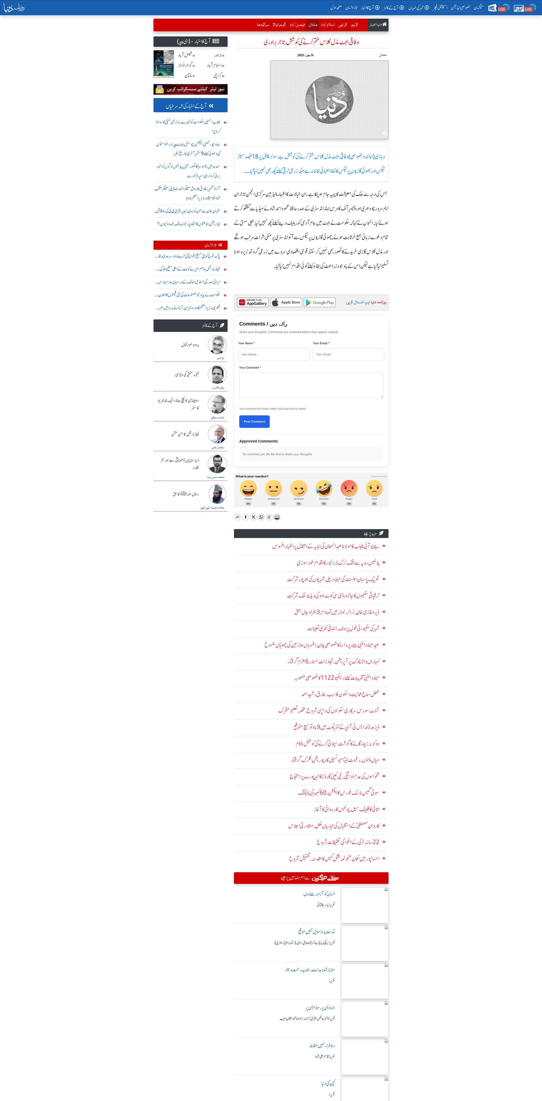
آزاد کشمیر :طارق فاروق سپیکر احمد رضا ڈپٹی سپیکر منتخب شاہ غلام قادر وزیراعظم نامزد (187, 193)
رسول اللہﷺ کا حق (186, 494)
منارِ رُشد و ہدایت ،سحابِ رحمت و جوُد (310, 970)
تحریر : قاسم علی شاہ (325, 1056)
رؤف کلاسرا (218, 387)
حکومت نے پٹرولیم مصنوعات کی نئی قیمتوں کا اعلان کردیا (189, 296)
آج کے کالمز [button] (391, 7)
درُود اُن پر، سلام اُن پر (320, 1008)
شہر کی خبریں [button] (416, 7)
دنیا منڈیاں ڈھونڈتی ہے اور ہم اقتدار (180, 464)
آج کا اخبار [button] (367, 7)
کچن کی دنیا (328, 1083)
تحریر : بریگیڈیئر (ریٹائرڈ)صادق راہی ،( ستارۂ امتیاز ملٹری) (305, 942)
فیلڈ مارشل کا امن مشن (185, 434)
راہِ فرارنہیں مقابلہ (322, 1045)
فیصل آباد (297, 25)
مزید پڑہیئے (370, 533)
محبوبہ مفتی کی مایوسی (187, 375)
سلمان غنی (218, 447)
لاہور (354, 25)
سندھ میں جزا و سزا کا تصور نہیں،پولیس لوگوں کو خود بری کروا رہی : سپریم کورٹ (188, 171)
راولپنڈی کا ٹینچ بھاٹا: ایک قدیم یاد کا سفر (178, 404)
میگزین (479, 7)
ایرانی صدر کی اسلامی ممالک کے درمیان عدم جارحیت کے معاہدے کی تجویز (187, 283)
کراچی (342, 25)
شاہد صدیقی (217, 417)
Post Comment (254, 421)
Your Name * (246, 343)
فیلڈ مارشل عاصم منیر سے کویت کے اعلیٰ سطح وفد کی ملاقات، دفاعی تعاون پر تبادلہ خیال (189, 270)
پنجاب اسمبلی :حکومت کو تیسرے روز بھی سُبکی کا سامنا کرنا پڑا (188, 126)
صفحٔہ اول (337, 7)
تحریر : (332, 980)
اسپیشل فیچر (440, 7)
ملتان (312, 25)
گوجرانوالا (279, 25)
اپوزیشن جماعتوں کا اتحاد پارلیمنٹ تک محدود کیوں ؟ (188, 223)
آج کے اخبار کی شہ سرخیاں (186, 106)
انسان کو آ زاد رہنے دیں (319, 894)
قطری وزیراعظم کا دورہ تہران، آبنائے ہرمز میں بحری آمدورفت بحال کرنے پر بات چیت (188, 308)
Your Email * (321, 343)
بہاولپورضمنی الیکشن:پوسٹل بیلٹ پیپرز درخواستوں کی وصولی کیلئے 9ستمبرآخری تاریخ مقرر (188, 148)
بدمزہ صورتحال (190, 345)
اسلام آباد (328, 25)
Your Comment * (250, 367)
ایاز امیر (220, 358)
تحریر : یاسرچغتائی (326, 905)
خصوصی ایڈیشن (460, 7)
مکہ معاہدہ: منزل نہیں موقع (316, 932)
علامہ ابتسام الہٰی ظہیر (212, 508)
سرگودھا (263, 25)
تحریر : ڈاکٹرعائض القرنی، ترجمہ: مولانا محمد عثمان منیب (307, 1018)
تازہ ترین (351, 7)
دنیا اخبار (376, 25)
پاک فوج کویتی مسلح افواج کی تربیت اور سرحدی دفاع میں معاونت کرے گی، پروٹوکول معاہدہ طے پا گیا (187, 257)
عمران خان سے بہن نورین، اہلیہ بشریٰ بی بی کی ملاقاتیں (187, 211)
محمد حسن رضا (215, 477)
